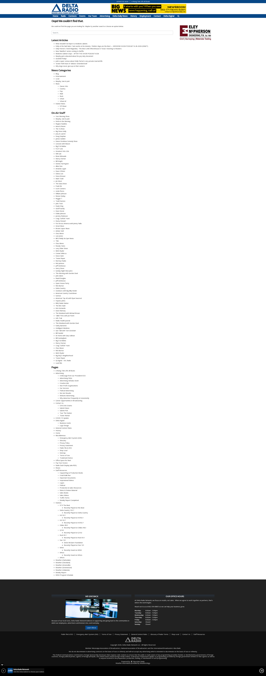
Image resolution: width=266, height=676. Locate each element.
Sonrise (58, 296)
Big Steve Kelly (61, 131)
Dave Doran (60, 211)
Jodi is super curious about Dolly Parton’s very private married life (79, 61)
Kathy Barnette (61, 326)
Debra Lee (59, 174)
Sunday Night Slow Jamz (64, 271)
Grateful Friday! (61, 59)
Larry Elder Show (62, 248)
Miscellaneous (61, 435)
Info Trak (59, 318)
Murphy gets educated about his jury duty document (74, 56)
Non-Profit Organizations (69, 386)
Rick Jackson (60, 263)
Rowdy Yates (60, 246)
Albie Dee (59, 166)
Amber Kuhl (60, 231)
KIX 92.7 (63, 520)
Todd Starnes (60, 201)
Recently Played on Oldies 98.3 (75, 528)
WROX (62, 557)
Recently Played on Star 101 (74, 545)
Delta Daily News (120, 16)
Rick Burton (60, 286)
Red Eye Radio (61, 261)
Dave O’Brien (60, 171)
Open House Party (62, 283)
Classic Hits (64, 86)
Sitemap (63, 453)
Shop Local (63, 450)
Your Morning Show (62, 116)
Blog (57, 74)
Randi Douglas (61, 278)
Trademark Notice (66, 458)
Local (57, 79)
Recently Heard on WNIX (73, 550)
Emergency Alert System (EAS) (71, 438)
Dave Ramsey (61, 311)
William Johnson (61, 193)
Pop (61, 91)
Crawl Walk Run (65, 475)
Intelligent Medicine (63, 328)
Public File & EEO (66, 448)
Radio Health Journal (63, 321)
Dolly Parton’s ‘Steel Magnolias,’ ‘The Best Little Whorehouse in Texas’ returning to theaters (89, 49)
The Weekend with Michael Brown (68, 313)
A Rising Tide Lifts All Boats (141, 1)
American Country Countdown (66, 293)
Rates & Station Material (68, 490)
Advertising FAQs (66, 378)
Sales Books (64, 493)
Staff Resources (61, 470)
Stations (58, 503)
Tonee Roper (60, 258)
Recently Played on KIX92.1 (74, 518)
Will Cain (58, 154)
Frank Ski (59, 186)
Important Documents (68, 478)
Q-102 (62, 109)
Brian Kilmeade (61, 156)
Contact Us (59, 403)
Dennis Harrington (62, 164)
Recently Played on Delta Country (76, 513)
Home (55, 16)
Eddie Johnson (61, 213)
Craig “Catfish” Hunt (63, 218)
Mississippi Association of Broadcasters (106, 648)
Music (58, 84)
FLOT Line (59, 149)
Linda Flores (60, 191)
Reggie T (59, 198)
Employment (145, 16)
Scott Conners (61, 189)
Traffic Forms (64, 498)
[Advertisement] (195, 32)
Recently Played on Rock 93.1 (74, 538)
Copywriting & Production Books (71, 473)
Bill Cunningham (61, 338)
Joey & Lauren (61, 134)
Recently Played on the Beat (74, 508)
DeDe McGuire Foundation (73, 543)
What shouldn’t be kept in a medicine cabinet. (72, 44)
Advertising (105, 16)
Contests (72, 16)
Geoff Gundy (60, 208)
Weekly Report (61, 572)
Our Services (64, 388)
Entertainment (61, 76)
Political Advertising (67, 391)
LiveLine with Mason (63, 144)
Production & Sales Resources (70, 488)
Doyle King (59, 206)
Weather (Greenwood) (64, 567)
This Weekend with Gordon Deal (67, 323)
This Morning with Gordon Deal (67, 273)
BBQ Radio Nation (62, 303)
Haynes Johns (60, 301)
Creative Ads (64, 383)
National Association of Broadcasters (134, 648)
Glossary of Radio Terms (159, 634)
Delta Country (60, 288)
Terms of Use (65, 455)
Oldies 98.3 (64, 525)
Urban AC (63, 101)
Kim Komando (61, 308)
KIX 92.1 (63, 515)
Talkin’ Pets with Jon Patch (65, 316)
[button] (178, 16)
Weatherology (145, 663)
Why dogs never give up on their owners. (70, 66)
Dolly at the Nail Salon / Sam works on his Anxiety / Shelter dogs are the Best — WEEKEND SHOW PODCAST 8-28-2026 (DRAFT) (102, 46)
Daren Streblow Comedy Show (66, 141)
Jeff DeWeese (61, 266)
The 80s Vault (60, 306)
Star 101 (63, 540)
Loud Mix (59, 363)
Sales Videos (64, 495)
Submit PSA (64, 410)
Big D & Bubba (61, 146)
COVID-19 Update (62, 418)
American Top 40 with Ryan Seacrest (69, 298)
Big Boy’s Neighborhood (64, 355)
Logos (62, 483)
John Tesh (59, 203)
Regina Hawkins (61, 124)
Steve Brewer (61, 176)
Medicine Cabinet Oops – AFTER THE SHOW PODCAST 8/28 (77, 54)
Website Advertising (67, 396)
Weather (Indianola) (63, 570)
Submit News (64, 408)
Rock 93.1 (63, 535)
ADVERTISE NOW (122, 1)
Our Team (92, 16)
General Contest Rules (64, 428)
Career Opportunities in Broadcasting (69, 401)
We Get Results (65, 393)
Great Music (60, 226)
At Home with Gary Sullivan (65, 336)
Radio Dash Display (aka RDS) (66, 465)
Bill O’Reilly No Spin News (65, 238)
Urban (62, 99)
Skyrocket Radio (139, 661)
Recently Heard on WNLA (73, 555)
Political (62, 485)
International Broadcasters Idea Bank (167, 648)
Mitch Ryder (60, 251)
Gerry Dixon (60, 268)
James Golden (60, 139)
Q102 (62, 530)
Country (62, 89)
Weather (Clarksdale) (63, 560)
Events (82, 16)
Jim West (59, 181)
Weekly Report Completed (69, 500)
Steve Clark (60, 256)
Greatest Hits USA (62, 151)
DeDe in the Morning (63, 121)
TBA (57, 241)
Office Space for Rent (63, 460)
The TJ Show (60, 129)
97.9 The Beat (65, 505)
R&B (61, 94)
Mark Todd (59, 179)
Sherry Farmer (61, 159)
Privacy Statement (66, 445)
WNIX (62, 548)
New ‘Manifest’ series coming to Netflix (70, 51)
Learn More (91, 628)
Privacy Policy (65, 443)
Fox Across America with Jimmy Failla (69, 223)
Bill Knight (59, 161)
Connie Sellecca (61, 253)
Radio (63, 16)
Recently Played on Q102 (73, 533)
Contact (157, 16)
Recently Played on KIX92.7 (74, 523)
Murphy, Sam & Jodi (62, 81)
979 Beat (63, 106)
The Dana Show (61, 184)
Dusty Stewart (61, 221)
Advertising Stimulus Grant (69, 381)
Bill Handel (59, 333)
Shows (58, 468)
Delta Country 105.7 (67, 510)
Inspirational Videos (67, 480)
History (133, 16)
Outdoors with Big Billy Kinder (66, 291)
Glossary (63, 440)
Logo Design (64, 425)
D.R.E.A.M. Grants (66, 405)
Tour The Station (66, 413)
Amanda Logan (61, 169)
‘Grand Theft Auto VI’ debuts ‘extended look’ (71, 64)
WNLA (62, 553)
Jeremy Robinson (62, 216)
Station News (60, 104)
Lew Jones (59, 236)
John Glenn (59, 276)
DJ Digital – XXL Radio (63, 360)
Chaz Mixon (60, 233)
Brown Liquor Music (63, 228)
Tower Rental (65, 415)
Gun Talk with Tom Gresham (66, 331)
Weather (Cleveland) (63, 562)
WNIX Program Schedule (64, 575)
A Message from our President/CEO (73, 376)
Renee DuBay (60, 196)
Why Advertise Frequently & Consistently (74, 398)
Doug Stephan (61, 136)
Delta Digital (168, 16)
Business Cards (65, 423)
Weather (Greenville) (63, 565)
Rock (61, 96)
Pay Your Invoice (62, 463)
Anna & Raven (60, 126)
